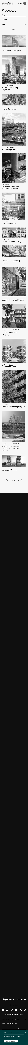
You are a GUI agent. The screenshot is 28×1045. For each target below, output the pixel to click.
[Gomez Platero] (7, 3)
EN (18, 3)
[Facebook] (3, 1010)
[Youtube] (7, 1010)
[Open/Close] (25, 3)
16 (18, 480)
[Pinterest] (21, 1010)
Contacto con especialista (10, 1041)
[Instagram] (12, 1010)
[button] (14, 29)
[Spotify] (25, 1010)
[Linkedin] (16, 1010)
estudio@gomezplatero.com (14, 1014)
